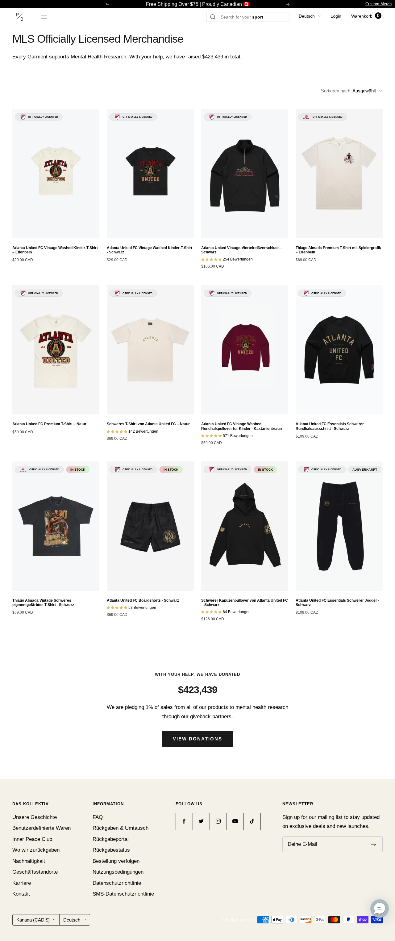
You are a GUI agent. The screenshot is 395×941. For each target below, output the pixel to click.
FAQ (98, 817)
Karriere (21, 883)
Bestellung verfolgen (116, 861)
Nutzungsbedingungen (118, 872)
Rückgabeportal (111, 839)
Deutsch (307, 16)
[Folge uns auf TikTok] (251, 821)
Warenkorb (365, 16)
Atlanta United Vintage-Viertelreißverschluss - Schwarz (241, 250)
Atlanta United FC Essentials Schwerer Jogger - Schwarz (337, 602)
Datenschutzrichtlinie (117, 883)
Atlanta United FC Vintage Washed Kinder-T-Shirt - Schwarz (149, 250)
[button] (379, 908)
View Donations (197, 738)
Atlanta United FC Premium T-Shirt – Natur (49, 424)
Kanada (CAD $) (33, 919)
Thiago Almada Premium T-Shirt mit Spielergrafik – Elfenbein (338, 250)
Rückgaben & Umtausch (120, 828)
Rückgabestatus (111, 850)
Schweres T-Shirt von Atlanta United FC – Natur (148, 424)
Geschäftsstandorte (35, 872)
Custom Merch (378, 4)
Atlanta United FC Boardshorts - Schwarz (143, 600)
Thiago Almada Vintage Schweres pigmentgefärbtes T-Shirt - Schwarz (43, 602)
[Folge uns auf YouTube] (235, 821)
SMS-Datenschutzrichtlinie (123, 894)
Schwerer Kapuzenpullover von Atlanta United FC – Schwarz (244, 602)
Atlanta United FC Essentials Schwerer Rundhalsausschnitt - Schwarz (330, 426)
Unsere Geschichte (34, 817)
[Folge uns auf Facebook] (184, 821)
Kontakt (21, 894)
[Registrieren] (373, 844)
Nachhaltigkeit (28, 861)
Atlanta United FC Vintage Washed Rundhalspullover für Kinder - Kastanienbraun (241, 426)
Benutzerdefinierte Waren (41, 828)
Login (336, 16)
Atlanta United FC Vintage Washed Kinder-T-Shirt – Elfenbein (55, 250)
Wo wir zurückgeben (36, 850)
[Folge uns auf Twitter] (201, 821)
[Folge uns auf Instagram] (218, 821)
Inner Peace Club (32, 839)
